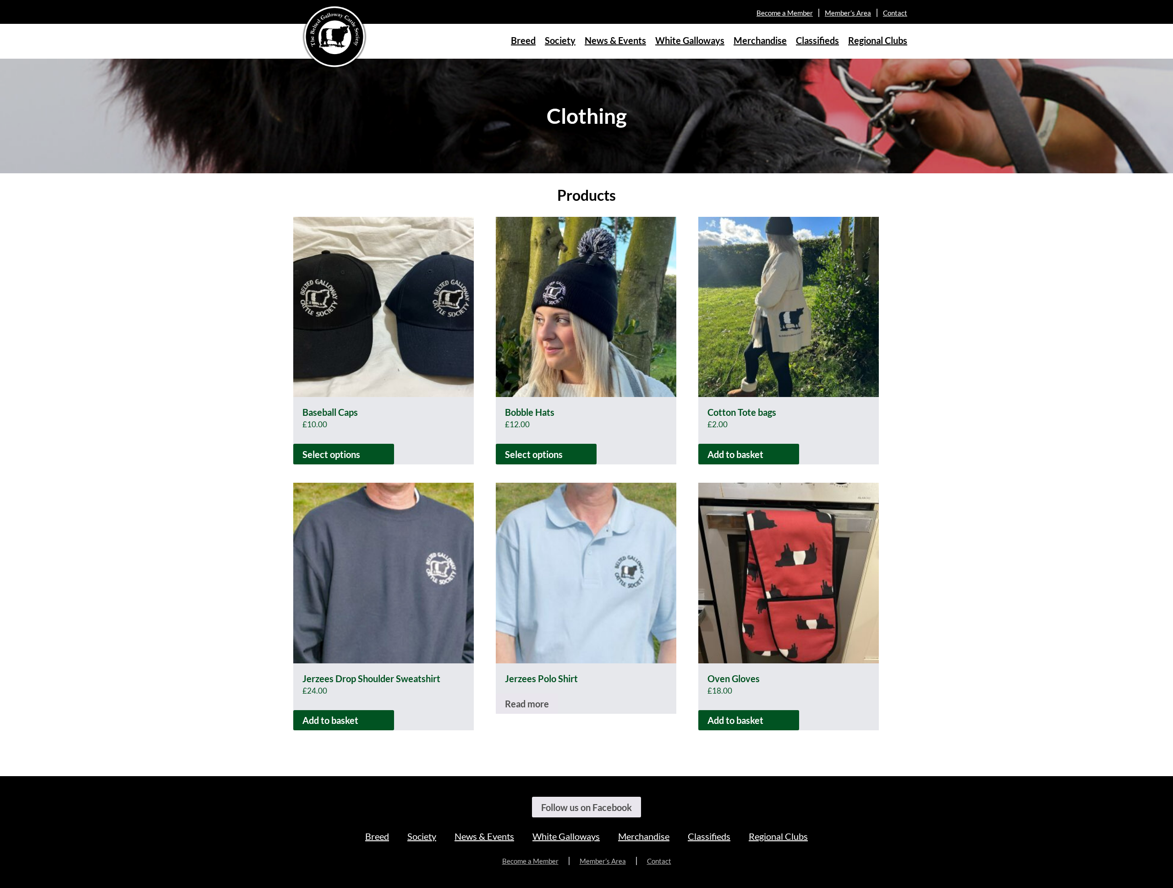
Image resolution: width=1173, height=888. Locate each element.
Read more (527, 703)
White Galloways (689, 40)
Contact (895, 13)
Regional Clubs (877, 40)
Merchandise (760, 40)
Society (560, 40)
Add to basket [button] (735, 454)
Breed (523, 40)
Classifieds (817, 40)
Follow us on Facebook (586, 807)
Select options (331, 454)
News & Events (615, 40)
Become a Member (784, 13)
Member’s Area (848, 13)
